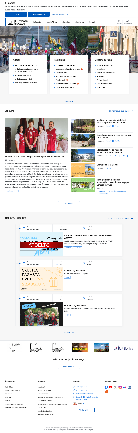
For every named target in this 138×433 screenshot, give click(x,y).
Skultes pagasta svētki (74, 270)
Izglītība (124, 156)
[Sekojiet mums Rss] (106, 391)
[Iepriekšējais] (10, 347)
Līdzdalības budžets (45, 411)
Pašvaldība (9, 387)
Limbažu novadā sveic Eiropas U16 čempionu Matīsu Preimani (34, 156)
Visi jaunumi (69, 203)
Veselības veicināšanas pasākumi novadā (52, 404)
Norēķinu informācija (12, 390)
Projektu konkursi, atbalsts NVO (16, 408)
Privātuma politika (44, 390)
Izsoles (7, 401)
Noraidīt (16, 14)
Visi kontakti (83, 410)
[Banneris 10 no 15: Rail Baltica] (102, 347)
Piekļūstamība (43, 394)
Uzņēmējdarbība (103, 194)
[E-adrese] (77, 403)
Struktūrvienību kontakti (14, 404)
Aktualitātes (101, 191)
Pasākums (78, 247)
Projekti (109, 126)
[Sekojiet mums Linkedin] (129, 387)
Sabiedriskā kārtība (45, 401)
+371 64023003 (82, 387)
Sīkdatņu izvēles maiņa (46, 414)
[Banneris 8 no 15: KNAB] (58, 347)
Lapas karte (42, 408)
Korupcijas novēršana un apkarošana (51, 397)
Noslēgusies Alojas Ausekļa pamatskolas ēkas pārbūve (109, 151)
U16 (18, 191)
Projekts (109, 156)
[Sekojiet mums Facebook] (106, 387)
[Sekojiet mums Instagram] (120, 387)
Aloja (116, 156)
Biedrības (117, 141)
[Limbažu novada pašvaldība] (18, 22)
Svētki (67, 277)
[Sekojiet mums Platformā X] (115, 387)
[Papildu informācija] (83, 403)
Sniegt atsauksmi (69, 366)
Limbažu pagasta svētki (75, 305)
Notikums (68, 247)
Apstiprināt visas (39, 14)
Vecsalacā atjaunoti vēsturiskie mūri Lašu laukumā (114, 136)
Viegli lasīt (41, 387)
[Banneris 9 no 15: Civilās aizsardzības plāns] (79, 347)
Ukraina (109, 168)
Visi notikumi (69, 333)
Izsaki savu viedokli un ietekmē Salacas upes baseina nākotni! (111, 121)
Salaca (116, 126)
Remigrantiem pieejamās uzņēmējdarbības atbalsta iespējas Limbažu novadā (113, 182)
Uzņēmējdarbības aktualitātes (117, 191)
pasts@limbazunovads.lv (84, 394)
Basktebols (10, 191)
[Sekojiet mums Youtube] (110, 387)
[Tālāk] (128, 347)
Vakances (8, 394)
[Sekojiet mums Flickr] (124, 387)
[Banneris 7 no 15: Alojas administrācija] (36, 347)
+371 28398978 (81, 390)
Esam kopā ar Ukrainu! (107, 164)
